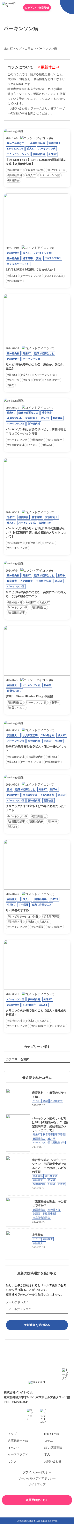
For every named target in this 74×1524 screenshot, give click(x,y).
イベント (14, 1447)
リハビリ (14, 380)
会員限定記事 (37, 143)
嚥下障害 (37, 517)
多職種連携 (49, 1213)
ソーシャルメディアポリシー (37, 1478)
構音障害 (14, 180)
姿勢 (11, 385)
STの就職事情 (53, 1447)
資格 (38, 258)
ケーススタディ (18, 1454)
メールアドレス (17, 1302)
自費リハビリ (14, 690)
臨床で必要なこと (17, 143)
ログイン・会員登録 (37, 7)
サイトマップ (37, 1484)
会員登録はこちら (37, 1499)
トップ (12, 1433)
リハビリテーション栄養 (23, 916)
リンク (12, 1461)
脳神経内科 (39, 154)
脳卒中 (61, 575)
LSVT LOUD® (15, 148)
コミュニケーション (18, 154)
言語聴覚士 (55, 143)
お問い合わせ (52, 1461)
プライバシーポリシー (37, 1472)
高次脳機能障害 (41, 1217)
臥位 (38, 380)
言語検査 (48, 800)
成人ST (31, 148)
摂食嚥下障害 (52, 916)
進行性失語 (51, 1176)
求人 (47, 1454)
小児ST (11, 904)
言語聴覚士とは (18, 1440)
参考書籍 (57, 418)
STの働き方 (47, 735)
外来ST (53, 154)
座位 (27, 380)
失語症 (58, 740)
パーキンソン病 (47, 148)
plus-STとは (51, 1433)
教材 (9, 789)
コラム (48, 1440)
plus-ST (33, 1520)
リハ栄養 (23, 904)
